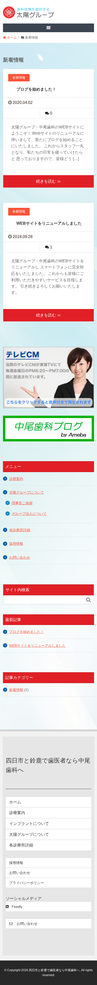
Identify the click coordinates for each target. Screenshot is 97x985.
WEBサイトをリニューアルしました (49, 223)
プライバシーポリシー (26, 883)
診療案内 (16, 479)
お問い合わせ (19, 557)
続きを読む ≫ (48, 181)
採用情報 (16, 544)
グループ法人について (29, 513)
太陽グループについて (26, 492)
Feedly (17, 907)
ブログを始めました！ (36, 89)
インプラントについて (29, 823)
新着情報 (16, 690)
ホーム (15, 802)
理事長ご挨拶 (22, 503)
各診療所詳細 (19, 530)
